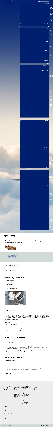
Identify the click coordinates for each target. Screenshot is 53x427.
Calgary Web (42, 425)
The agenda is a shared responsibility (11, 257)
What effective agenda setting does (11, 255)
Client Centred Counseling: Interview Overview (13, 375)
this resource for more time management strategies (14, 243)
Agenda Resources (8, 260)
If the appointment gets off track (11, 258)
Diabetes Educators (10, 1)
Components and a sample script (11, 256)
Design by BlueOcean (46, 425)
